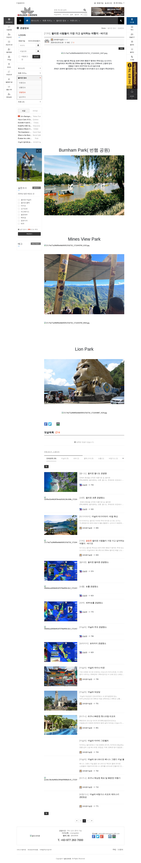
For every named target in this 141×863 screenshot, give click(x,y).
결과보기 (36, 188)
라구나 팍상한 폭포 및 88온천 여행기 (100, 778)
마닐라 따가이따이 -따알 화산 (98, 516)
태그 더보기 (35, 243)
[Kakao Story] (54, 424)
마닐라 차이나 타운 (92, 668)
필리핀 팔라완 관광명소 (94, 562)
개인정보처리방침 (33, 849)
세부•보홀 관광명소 (91, 603)
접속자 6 (21, 3)
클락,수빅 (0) (88, 458)
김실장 (84, 485)
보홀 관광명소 (88, 586)
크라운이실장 (58, 39)
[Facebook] (45, 424)
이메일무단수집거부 (46, 849)
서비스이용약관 (21, 849)
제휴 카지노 (48, 21)
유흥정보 (22, 83)
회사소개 (35, 21)
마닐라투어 (57, 14)
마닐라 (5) (65, 458)
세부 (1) (76, 458)
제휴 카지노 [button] (22, 73)
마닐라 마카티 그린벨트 (94, 741)
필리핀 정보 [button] (22, 78)
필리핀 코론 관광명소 (92, 498)
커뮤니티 (74, 21)
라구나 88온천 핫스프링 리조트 (97, 716)
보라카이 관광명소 (92, 643)
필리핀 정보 (61, 21)
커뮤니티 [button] (21, 102)
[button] (123, 11)
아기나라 (66, 14)
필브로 (77, 14)
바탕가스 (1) (113, 458)
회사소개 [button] (21, 68)
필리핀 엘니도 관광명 (93, 473)
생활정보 (22, 87)
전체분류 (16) (51, 458)
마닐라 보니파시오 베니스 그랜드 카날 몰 (101, 759)
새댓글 (35, 111)
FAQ (114, 849)
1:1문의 (120, 849)
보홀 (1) (101, 458)
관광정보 (22, 92)
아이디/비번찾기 (34, 41)
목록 (121, 48)
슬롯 (71, 14)
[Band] (58, 424)
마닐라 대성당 (89, 692)
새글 (23, 111)
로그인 (109, 3)
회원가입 (100, 3)
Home (103, 28)
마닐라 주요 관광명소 (93, 627)
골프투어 (22, 97)
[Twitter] (50, 424)
